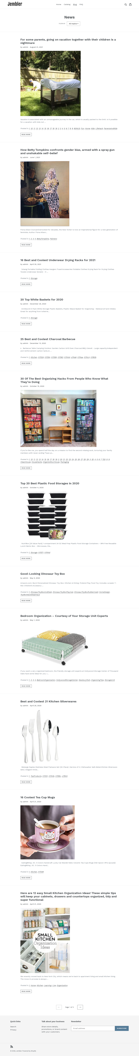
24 (73, 459)
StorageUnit (110, 680)
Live (54, 985)
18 (53, 128)
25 (76, 459)
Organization (62, 985)
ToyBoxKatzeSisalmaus (30, 595)
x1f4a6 (73, 357)
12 (37, 128)
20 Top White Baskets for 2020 (41, 299)
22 (67, 459)
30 (92, 459)
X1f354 (47, 357)
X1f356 (54, 357)
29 (87, 459)
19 (56, 128)
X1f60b (93, 357)
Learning (47, 985)
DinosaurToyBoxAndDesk (41, 592)
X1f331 (45, 776)
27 (81, 459)
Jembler (19, 1051)
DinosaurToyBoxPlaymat (63, 592)
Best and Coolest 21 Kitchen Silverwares (48, 701)
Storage (34, 278)
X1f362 (60, 357)
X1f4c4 (86, 357)
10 (31, 128)
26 (79, 459)
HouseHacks (36, 462)
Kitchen (34, 357)
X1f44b (51, 776)
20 (61, 459)
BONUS (77, 128)
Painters (53, 239)
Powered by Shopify (29, 1051)
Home (87, 128)
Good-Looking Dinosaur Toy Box (42, 573)
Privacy (13, 1030)
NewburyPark (84, 680)
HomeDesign (104, 592)
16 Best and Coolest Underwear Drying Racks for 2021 (57, 260)
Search (13, 1027)
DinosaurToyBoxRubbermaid (86, 592)
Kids (92, 128)
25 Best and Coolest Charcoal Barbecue (47, 339)
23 (70, 459)
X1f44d (67, 357)
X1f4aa (80, 357)
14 (42, 128)
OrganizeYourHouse (51, 462)
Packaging (64, 462)
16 (48, 128)
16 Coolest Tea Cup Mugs (37, 797)
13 (39, 128)
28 (84, 459)
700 (103, 459)
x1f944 (64, 776)
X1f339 (41, 872)
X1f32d (41, 357)
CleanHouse (25, 462)
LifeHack (99, 128)
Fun (82, 128)
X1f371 (40, 552)
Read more (26, 134)
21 (64, 459)
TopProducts (36, 776)
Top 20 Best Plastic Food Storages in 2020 (49, 483)
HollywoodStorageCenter (67, 680)
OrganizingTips (97, 680)
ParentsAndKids (110, 128)
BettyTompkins (43, 239)
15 (45, 128)
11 (34, 128)
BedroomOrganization (46, 680)
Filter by (62, 23)
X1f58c (58, 776)
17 (50, 128)
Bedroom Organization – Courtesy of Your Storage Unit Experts (64, 616)
